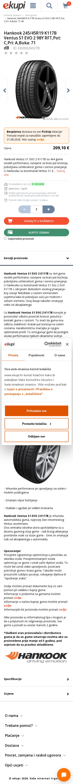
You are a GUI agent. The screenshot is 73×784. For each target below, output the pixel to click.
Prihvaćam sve (37, 410)
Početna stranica (12, 15)
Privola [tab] (13, 355)
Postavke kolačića (34, 423)
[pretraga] (49, 5)
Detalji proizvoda (16, 258)
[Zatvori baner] (67, 344)
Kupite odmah (39, 232)
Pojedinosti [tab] (36, 355)
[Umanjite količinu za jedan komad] (24, 209)
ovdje (40, 139)
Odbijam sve (36, 436)
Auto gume (31, 15)
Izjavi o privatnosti (20, 389)
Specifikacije (13, 679)
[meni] (33, 5)
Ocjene (9, 693)
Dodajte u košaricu (39, 221)
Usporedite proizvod (20, 238)
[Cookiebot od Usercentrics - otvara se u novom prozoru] (45, 344)
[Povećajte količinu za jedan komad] (49, 209)
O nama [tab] (60, 355)
